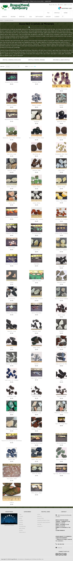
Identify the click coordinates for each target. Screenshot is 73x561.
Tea (48, 12)
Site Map (39, 524)
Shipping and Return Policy (43, 520)
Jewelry (48, 16)
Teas (20, 514)
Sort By (2, 66)
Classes (57, 16)
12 (28, 66)
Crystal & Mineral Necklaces (12, 59)
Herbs (65, 12)
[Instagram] (62, 554)
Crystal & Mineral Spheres (36, 59)
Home (1, 20)
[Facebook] (57, 554)
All (35, 66)
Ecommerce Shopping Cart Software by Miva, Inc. (31, 559)
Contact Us (39, 526)
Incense (13, 16)
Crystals (57, 12)
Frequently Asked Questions (43, 522)
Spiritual (22, 16)
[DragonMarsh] (22, 6)
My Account (69, 4)
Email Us (60, 547)
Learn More (48, 1)
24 (31, 66)
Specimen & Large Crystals (61, 59)
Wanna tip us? (22, 532)
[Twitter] (59, 554)
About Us (39, 516)
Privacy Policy (40, 518)
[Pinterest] (65, 554)
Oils (30, 16)
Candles (4, 16)
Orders (61, 4)
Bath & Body (39, 16)
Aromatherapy (22, 526)
